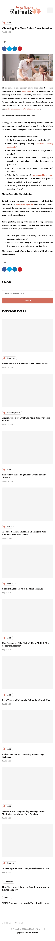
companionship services (42, 175)
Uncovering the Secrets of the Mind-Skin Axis (22, 589)
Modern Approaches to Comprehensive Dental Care (25, 868)
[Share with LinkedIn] (14, 48)
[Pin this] (20, 48)
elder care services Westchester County (23, 109)
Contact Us (6, 923)
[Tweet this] (9, 48)
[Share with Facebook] (4, 48)
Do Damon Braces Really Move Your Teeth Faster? (25, 363)
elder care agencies (24, 204)
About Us (19, 923)
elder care (26, 91)
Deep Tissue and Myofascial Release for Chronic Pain (26, 700)
